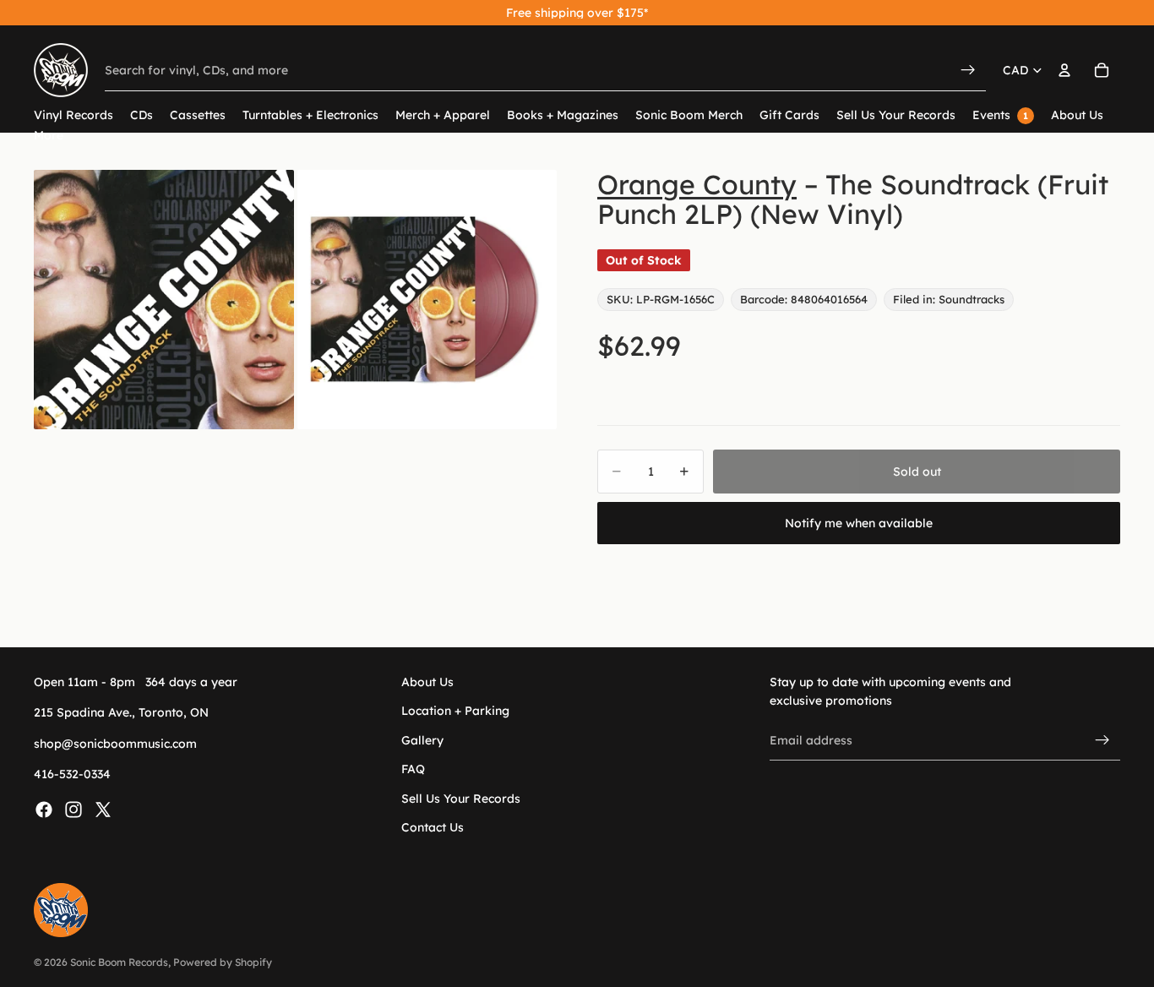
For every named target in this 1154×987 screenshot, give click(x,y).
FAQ (413, 769)
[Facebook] (44, 809)
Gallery (422, 740)
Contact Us (432, 827)
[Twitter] (103, 809)
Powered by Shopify (222, 962)
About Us (427, 682)
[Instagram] (73, 809)
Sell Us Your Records (460, 798)
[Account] (1064, 70)
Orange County (697, 184)
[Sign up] (1102, 740)
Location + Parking (455, 711)
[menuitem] (48, 135)
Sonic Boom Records (119, 962)
